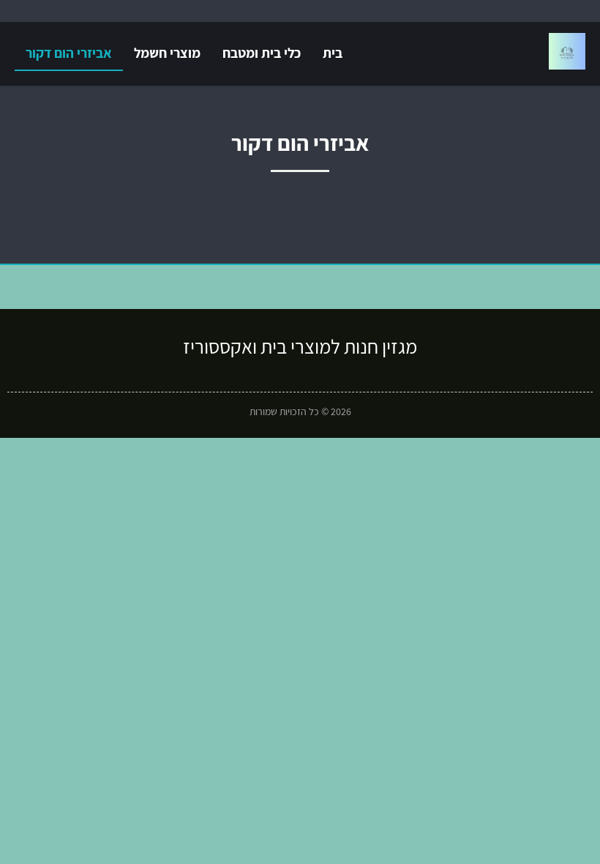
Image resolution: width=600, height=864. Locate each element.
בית (332, 53)
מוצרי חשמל (167, 53)
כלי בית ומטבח (261, 53)
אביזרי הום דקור (69, 53)
